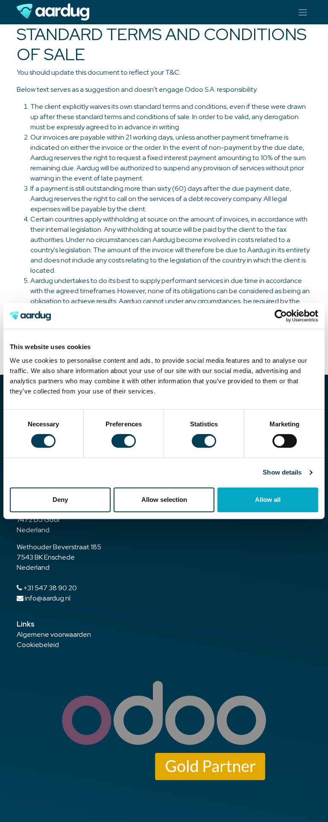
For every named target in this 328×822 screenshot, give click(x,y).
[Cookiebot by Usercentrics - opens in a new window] (280, 315)
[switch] (123, 441)
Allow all (268, 499)
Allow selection (164, 499)
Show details (282, 472)
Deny (60, 499)
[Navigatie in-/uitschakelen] (302, 12)
